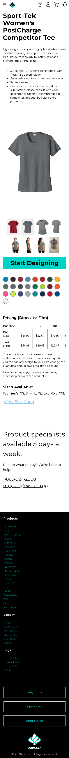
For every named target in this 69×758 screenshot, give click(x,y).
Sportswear (10, 566)
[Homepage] (12, 5)
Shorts (7, 591)
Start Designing (34, 263)
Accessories (10, 526)
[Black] (13, 279)
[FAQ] (40, 4)
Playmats (9, 583)
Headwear (9, 550)
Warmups (9, 607)
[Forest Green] (50, 279)
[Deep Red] (42, 279)
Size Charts (10, 634)
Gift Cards (9, 638)
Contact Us (10, 630)
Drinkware (9, 542)
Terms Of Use (11, 658)
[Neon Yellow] (13, 294)
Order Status (11, 626)
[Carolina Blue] (28, 279)
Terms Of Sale (11, 666)
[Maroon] (50, 286)
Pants (7, 579)
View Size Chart (19, 401)
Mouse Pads (11, 571)
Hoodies (8, 554)
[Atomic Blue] (5, 279)
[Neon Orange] (57, 286)
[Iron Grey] (20, 286)
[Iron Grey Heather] (28, 286)
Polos (6, 587)
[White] (5, 301)
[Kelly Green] (35, 286)
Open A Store (34, 706)
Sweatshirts (10, 595)
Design (7, 538)
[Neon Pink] (5, 294)
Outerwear (10, 575)
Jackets (7, 558)
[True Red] (50, 294)
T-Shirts (8, 599)
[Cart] (56, 4)
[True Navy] (42, 294)
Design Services (34, 720)
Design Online (34, 692)
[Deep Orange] (35, 279)
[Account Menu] (4, 5)
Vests (6, 603)
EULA (7, 670)
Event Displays (12, 534)
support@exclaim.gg (25, 485)
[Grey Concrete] (5, 286)
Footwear (9, 546)
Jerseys (7, 562)
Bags (6, 530)
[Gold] (57, 279)
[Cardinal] (20, 279)
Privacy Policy (11, 662)
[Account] (48, 4)
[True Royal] (57, 294)
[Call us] (64, 4)
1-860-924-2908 (19, 479)
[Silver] (28, 294)
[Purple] (20, 294)
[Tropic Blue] (35, 294)
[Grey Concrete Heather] (13, 286)
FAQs (6, 622)
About (7, 642)
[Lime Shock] (42, 286)
